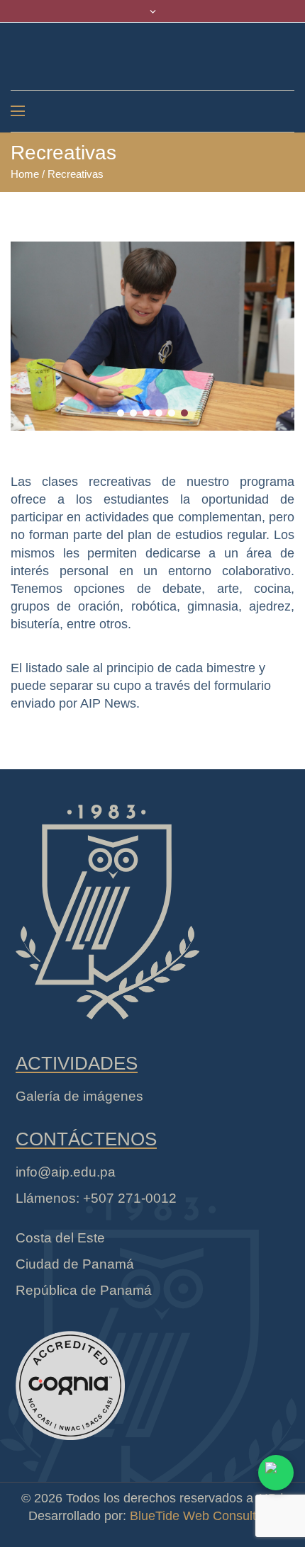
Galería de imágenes (79, 1096)
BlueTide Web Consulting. (203, 1516)
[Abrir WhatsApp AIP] (276, 1472)
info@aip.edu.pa (66, 1171)
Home (25, 174)
